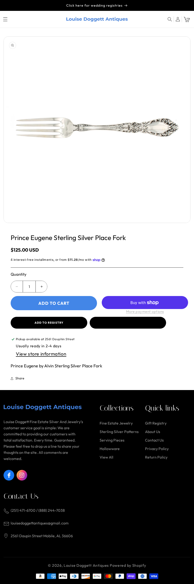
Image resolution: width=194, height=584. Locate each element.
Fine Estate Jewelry (116, 423)
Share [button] (19, 378)
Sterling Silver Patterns (119, 431)
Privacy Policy (157, 448)
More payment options (145, 311)
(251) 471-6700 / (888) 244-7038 (38, 510)
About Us (152, 431)
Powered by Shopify (128, 565)
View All (106, 457)
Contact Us (154, 440)
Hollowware (110, 448)
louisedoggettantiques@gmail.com (40, 523)
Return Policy (156, 457)
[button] (5, 19)
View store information (41, 354)
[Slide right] (182, 130)
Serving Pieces (112, 440)
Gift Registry (156, 423)
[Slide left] (11, 130)
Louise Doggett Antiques (86, 565)
